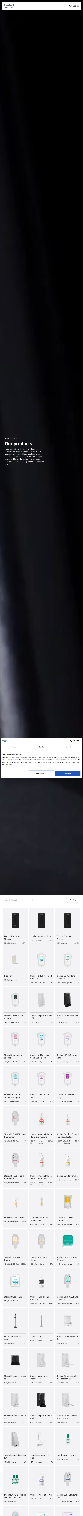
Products (14, 439)
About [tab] (68, 747)
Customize (40, 773)
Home (7, 439)
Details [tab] (41, 747)
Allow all (68, 773)
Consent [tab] (14, 747)
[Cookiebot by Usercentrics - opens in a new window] (72, 741)
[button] (74, 6)
